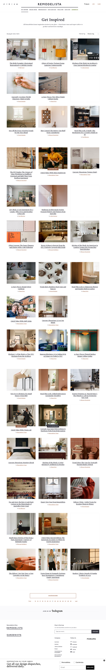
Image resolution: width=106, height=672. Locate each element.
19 (45, 601)
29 (70, 601)
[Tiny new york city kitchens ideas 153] (21, 340)
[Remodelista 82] (12, 4)
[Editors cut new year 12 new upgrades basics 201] (21, 559)
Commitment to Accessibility (58, 652)
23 (55, 601)
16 (37, 601)
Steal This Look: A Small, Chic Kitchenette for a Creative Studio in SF (84, 133)
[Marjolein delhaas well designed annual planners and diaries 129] (21, 231)
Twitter (74, 649)
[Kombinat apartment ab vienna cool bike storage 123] (21, 196)
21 (50, 601)
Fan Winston (53, 67)
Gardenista (75, 9)
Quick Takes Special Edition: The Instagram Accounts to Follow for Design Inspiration (53, 540)
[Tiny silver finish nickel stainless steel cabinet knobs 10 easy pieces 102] (53, 83)
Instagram (74, 644)
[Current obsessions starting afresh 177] (21, 448)
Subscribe (90, 667)
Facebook (74, 646)
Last (76, 601)
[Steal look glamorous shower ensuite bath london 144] (84, 273)
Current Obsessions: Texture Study (85, 172)
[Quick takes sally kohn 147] (21, 306)
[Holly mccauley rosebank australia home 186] (21, 488)
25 (60, 601)
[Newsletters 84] (17, 4)
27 (65, 601)
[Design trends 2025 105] (21, 117)
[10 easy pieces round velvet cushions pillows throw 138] (21, 273)
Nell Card (21, 67)
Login (99, 4)
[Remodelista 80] (7, 4)
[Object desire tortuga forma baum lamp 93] (53, 49)
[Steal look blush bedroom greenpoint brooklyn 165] (53, 380)
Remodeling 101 (42, 9)
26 (63, 601)
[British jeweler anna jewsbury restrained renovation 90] (21, 49)
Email (73, 651)
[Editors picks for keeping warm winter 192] (84, 488)
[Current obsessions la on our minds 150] (53, 306)
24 (58, 601)
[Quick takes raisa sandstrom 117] (53, 158)
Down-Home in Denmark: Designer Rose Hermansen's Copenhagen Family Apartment (53, 575)
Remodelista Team (53, 175)
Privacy (56, 648)
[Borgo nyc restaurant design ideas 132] (53, 231)
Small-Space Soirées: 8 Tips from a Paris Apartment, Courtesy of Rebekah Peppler (21, 540)
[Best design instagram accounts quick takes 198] (53, 524)
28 (68, 601)
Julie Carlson (85, 67)
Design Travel (33, 9)
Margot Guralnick (53, 135)
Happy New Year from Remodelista (53, 502)
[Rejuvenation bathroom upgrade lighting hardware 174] (53, 415)
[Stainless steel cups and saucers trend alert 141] (53, 273)
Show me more (53, 595)
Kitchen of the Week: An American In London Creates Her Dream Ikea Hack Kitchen (85, 247)
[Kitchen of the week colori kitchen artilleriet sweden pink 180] (53, 448)
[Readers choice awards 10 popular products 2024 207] (84, 559)
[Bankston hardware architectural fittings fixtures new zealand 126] (53, 196)
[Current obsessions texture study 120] (84, 158)
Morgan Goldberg (53, 249)
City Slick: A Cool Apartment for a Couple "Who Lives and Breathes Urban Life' (21, 212)
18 (42, 601)
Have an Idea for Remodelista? (58, 655)
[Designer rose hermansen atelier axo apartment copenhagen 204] (53, 559)
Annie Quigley (21, 101)
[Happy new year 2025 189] (53, 488)
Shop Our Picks (52, 9)
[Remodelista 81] (9, 4)
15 (35, 601)
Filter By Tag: (82, 33)
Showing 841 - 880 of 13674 (13, 33)
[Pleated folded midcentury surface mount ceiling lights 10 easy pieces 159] (84, 340)
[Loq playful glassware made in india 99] (21, 83)
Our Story (67, 9)
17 (40, 601)
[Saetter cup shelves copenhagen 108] (53, 117)
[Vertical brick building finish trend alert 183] (84, 448)
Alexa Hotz (53, 101)
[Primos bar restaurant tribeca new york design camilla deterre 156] (53, 340)
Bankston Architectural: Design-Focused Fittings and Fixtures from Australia (53, 212)
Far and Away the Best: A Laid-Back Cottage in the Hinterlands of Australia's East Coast (21, 504)
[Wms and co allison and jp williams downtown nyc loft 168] (84, 380)
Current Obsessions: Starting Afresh (21, 463)
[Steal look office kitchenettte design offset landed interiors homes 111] (84, 117)
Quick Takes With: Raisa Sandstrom (53, 173)
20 (47, 601)
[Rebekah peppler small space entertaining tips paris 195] (21, 524)
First (30, 601)
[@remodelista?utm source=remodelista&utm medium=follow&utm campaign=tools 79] (4, 4)
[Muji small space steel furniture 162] (21, 380)
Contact (56, 644)
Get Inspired (24, 9)
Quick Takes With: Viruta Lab (21, 430)
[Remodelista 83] (14, 4)
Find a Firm (60, 9)
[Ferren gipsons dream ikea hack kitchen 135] (84, 231)
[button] (86, 4)
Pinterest (74, 641)
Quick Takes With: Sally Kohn (21, 321)
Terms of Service (58, 646)
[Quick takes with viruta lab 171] (21, 415)
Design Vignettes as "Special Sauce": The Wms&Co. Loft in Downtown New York (84, 396)
